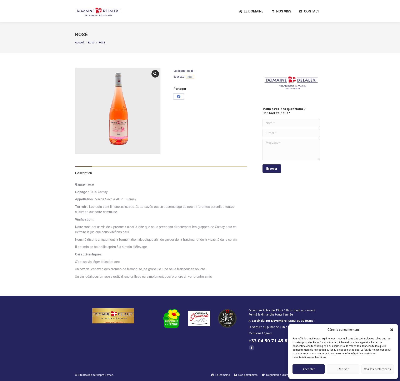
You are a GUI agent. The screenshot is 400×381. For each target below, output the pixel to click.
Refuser (343, 369)
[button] (392, 330)
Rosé (190, 70)
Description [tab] (83, 173)
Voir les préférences (377, 369)
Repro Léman (105, 374)
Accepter (308, 369)
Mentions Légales (260, 333)
